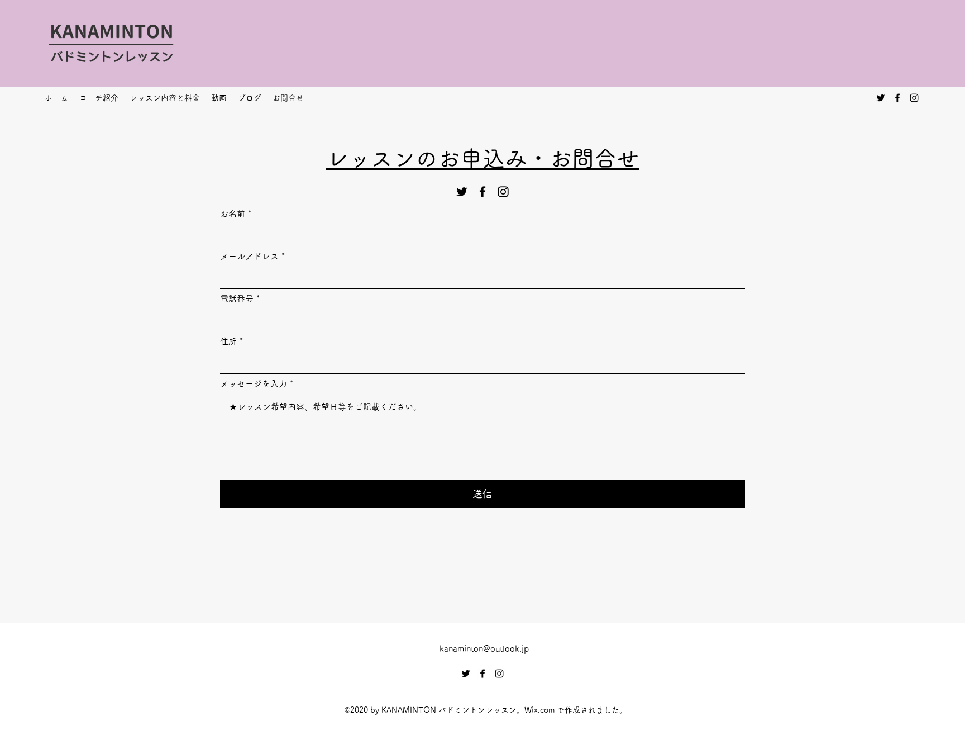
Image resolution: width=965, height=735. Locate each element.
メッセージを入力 (253, 384)
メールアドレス (249, 256)
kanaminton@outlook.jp (484, 648)
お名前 (232, 214)
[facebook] (897, 97)
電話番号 (237, 299)
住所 (228, 341)
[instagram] (914, 97)
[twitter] (880, 97)
